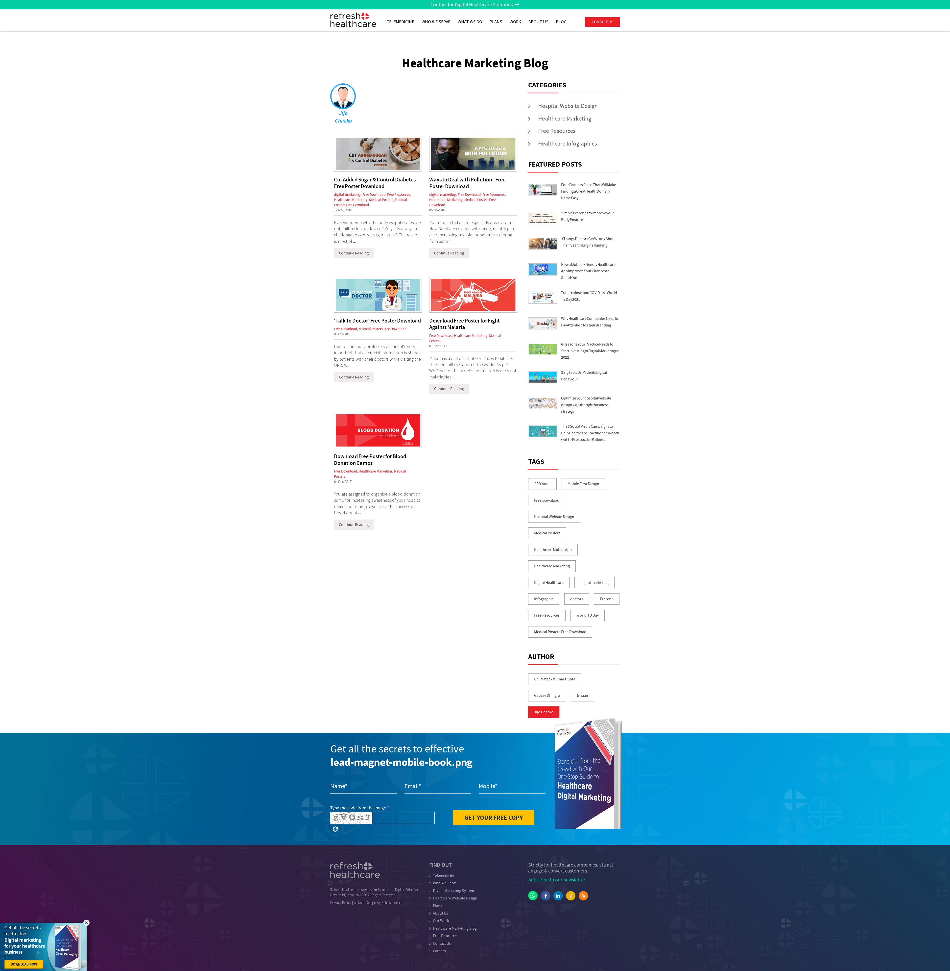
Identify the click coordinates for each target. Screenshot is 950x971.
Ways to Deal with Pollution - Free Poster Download (467, 183)
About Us (538, 22)
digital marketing (347, 194)
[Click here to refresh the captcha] (335, 829)
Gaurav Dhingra (547, 695)
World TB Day (587, 615)
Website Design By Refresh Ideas (377, 902)
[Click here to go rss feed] (583, 895)
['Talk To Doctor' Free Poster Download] (378, 294)
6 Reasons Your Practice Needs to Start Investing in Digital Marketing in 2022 (590, 351)
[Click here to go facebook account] (545, 895)
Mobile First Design (583, 483)
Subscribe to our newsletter (556, 880)
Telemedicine (400, 22)
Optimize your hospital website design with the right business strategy (586, 405)
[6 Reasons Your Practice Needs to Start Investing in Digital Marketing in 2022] (542, 349)
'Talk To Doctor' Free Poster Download (377, 320)
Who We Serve (436, 22)
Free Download (373, 194)
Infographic (543, 599)
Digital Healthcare (549, 582)
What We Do (470, 22)
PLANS (496, 22)
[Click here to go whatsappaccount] (533, 895)
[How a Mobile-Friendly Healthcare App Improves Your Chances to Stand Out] (542, 269)
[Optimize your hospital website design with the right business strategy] (542, 403)
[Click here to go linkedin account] (558, 895)
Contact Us (442, 943)
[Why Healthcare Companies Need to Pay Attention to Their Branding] (542, 323)
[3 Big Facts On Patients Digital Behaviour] (542, 377)
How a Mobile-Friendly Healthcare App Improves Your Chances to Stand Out (588, 271)
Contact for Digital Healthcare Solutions (472, 4)
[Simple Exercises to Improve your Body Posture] (542, 218)
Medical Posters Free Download (382, 328)
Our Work (441, 920)
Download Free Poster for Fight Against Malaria (464, 324)
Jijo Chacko (543, 712)
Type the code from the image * (359, 808)
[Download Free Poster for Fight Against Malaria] (473, 294)
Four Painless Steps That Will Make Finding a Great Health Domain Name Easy (588, 191)
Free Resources (398, 194)
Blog (561, 22)
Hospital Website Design (568, 106)
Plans (437, 905)
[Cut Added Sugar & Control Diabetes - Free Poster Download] (378, 153)
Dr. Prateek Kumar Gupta (554, 679)
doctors (576, 599)
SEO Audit (542, 483)
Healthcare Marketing (350, 199)
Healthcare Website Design (455, 898)
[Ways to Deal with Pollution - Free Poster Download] (473, 153)
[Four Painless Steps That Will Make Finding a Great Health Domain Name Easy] (542, 190)
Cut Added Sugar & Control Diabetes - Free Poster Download (376, 183)
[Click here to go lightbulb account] (570, 895)
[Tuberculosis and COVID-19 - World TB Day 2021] (542, 297)
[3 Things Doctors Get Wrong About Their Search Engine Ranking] (542, 243)
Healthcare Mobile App (553, 549)
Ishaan (582, 695)
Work (515, 22)
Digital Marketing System (453, 890)
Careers (439, 950)
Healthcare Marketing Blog (455, 928)
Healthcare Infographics (567, 144)
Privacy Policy (340, 902)
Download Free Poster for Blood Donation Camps (370, 460)
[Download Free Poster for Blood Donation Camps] (378, 430)
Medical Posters (381, 199)
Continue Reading (354, 253)
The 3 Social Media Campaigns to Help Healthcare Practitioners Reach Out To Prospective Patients (590, 433)
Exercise (607, 599)
